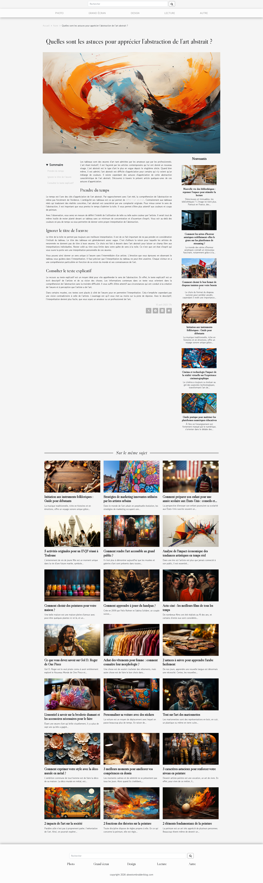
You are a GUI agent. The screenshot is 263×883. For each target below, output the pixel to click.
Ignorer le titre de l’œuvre (59, 177)
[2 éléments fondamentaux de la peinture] (191, 803)
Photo (59, 13)
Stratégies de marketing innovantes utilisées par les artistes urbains (130, 499)
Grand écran (97, 13)
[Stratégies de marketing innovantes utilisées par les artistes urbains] (131, 476)
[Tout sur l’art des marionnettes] (191, 694)
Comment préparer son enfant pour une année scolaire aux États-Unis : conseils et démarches (189, 501)
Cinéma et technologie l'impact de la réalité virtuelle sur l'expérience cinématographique (199, 375)
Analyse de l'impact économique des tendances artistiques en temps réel (185, 553)
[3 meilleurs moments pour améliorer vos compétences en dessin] (131, 748)
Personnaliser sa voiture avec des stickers (129, 715)
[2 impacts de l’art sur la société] (72, 803)
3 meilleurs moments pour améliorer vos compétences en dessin (128, 771)
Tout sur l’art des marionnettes (181, 715)
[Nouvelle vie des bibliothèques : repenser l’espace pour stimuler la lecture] (199, 175)
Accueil (46, 25)
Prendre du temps (55, 171)
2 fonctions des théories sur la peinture (127, 823)
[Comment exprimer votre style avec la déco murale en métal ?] (72, 748)
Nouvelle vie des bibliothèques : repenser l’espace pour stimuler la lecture (199, 192)
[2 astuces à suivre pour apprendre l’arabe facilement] (191, 639)
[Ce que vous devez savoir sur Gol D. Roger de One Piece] (72, 639)
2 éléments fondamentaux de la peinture (187, 823)
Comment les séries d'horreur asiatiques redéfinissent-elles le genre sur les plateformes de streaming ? (199, 238)
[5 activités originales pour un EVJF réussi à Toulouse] (72, 530)
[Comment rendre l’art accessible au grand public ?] (131, 530)
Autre (204, 13)
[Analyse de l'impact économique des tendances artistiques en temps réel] (191, 530)
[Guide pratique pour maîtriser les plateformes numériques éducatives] (199, 403)
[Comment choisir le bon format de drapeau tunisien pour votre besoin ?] (199, 268)
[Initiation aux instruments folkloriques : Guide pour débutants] (199, 313)
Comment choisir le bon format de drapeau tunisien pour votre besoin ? (199, 285)
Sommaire (56, 164)
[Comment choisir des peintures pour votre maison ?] (72, 585)
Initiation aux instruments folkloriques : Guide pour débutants (199, 330)
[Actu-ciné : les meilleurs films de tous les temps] (191, 585)
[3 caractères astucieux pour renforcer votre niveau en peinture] (191, 748)
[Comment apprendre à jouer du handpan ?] (131, 585)
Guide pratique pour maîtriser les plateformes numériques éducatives (199, 418)
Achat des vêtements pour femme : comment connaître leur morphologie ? (131, 662)
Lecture (169, 13)
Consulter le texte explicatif (60, 183)
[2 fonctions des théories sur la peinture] (131, 803)
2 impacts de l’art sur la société (63, 823)
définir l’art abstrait (135, 200)
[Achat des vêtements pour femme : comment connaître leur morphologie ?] (131, 639)
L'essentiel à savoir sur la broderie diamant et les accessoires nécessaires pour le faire (72, 717)
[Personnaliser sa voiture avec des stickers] (131, 694)
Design (135, 13)
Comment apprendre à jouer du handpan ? (130, 606)
